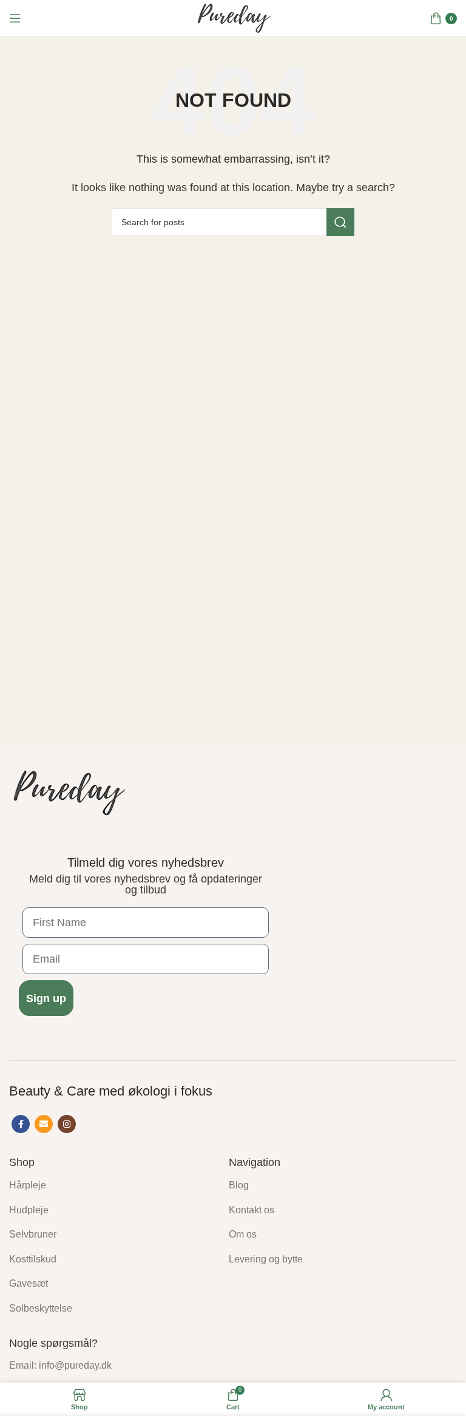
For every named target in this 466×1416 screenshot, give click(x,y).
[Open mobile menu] (15, 18)
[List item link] (110, 1185)
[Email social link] (44, 1124)
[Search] (340, 222)
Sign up (46, 998)
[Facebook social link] (21, 1124)
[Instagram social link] (67, 1124)
